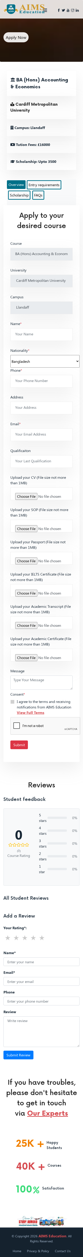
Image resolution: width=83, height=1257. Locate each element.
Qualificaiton (20, 450)
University (18, 270)
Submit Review (18, 1054)
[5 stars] (42, 937)
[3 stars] (25, 937)
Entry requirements (44, 184)
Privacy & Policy (38, 1251)
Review (9, 1011)
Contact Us (63, 1251)
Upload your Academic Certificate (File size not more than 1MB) (40, 641)
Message (17, 670)
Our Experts (47, 1113)
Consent (17, 694)
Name (16, 323)
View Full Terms (30, 712)
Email (15, 423)
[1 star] (7, 937)
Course (16, 243)
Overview (16, 184)
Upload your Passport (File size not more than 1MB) (37, 544)
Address (16, 397)
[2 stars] (16, 937)
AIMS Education (52, 1235)
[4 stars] (33, 937)
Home (17, 1251)
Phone (16, 370)
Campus (17, 296)
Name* (9, 952)
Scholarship (19, 195)
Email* (9, 972)
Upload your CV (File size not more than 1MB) (38, 480)
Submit (19, 744)
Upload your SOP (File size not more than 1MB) (39, 512)
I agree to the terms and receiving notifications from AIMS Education (44, 707)
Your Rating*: (15, 927)
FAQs (38, 195)
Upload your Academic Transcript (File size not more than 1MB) (40, 609)
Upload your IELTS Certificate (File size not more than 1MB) (40, 577)
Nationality (20, 350)
